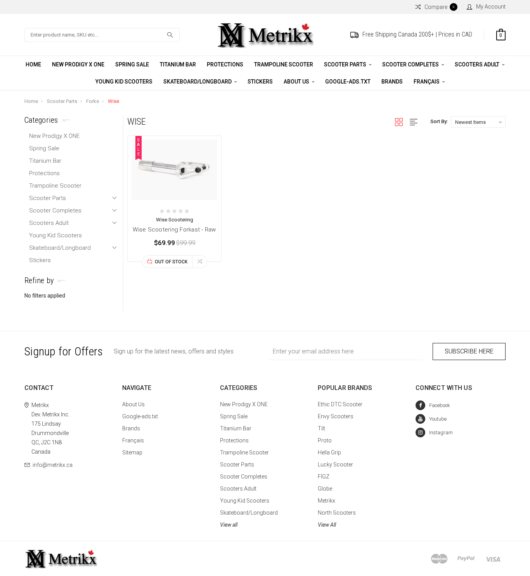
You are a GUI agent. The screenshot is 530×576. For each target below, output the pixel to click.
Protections (225, 64)
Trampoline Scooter (283, 64)
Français (427, 81)
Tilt (321, 428)
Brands (392, 81)
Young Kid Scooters (123, 81)
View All (327, 525)
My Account (491, 6)
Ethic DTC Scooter (340, 404)
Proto (325, 440)
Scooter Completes (411, 64)
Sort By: (439, 121)
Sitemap (132, 452)
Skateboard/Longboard (198, 81)
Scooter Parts (345, 64)
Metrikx (326, 501)
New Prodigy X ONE (78, 64)
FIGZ (323, 476)
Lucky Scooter (335, 464)
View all (228, 525)
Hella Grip (329, 452)
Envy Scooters (335, 416)
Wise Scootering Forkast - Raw (174, 229)
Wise (113, 101)
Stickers (260, 81)
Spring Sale (132, 64)
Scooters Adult (478, 64)
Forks (92, 101)
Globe (325, 489)
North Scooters (337, 513)
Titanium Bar (178, 64)
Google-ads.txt (348, 81)
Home (33, 64)
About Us (297, 81)
